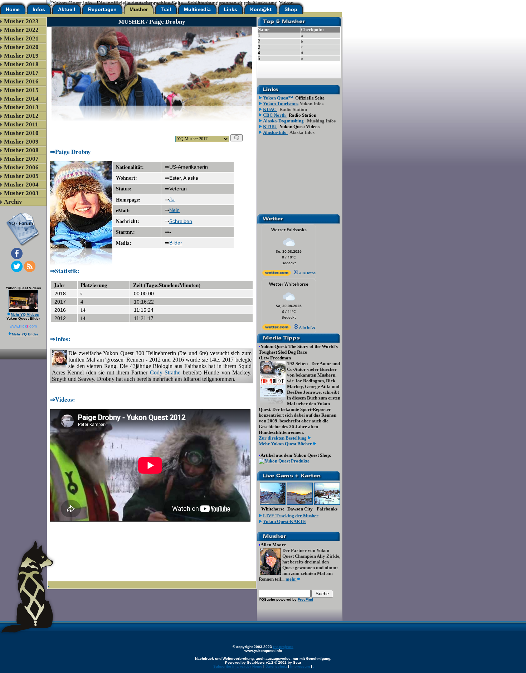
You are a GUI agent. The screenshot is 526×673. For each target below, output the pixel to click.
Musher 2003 (21, 193)
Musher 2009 (21, 141)
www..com (23, 326)
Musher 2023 (21, 21)
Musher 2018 (21, 64)
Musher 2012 (21, 115)
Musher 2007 (21, 158)
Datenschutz (276, 666)
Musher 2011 (21, 124)
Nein (174, 210)
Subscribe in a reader (232, 666)
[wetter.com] (276, 274)
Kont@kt (261, 9)
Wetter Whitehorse (288, 284)
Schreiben (180, 221)
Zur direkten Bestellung (283, 438)
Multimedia (197, 9)
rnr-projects (283, 647)
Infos (39, 9)
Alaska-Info (275, 132)
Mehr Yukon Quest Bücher (286, 443)
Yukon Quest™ (278, 98)
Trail (166, 9)
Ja (172, 199)
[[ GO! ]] (236, 137)
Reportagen (102, 9)
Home (13, 9)
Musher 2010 (21, 133)
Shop (290, 9)
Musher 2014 (21, 98)
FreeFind (305, 599)
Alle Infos (307, 272)
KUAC (270, 109)
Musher (139, 9)
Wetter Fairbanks (289, 230)
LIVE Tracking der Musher (290, 515)
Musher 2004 (21, 184)
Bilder (175, 243)
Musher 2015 (21, 90)
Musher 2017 (21, 72)
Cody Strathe (165, 372)
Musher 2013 (21, 107)
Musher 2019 (21, 55)
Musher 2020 (21, 47)
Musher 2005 (21, 176)
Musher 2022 (21, 29)
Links (230, 9)
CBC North (275, 115)
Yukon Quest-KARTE (284, 521)
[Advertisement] (151, 124)
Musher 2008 (21, 150)
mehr (291, 579)
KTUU (270, 126)
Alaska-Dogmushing (284, 121)
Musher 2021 (21, 38)
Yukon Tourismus (280, 103)
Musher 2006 (21, 167)
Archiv (13, 201)
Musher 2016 (21, 81)
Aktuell (66, 9)
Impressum (300, 666)
